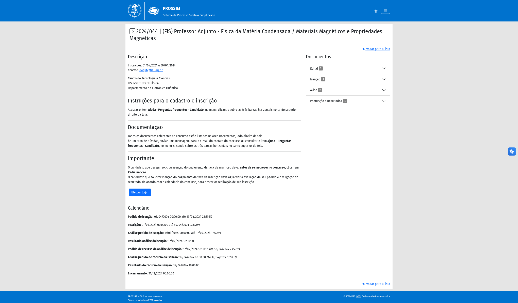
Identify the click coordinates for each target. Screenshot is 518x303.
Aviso (315, 90)
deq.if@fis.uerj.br (151, 70)
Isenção (317, 79)
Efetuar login (139, 192)
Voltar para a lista (377, 49)
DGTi (358, 296)
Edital (315, 68)
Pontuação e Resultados (328, 101)
